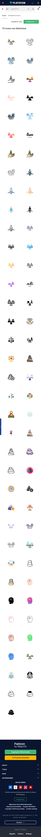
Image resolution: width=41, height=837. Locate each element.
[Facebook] (10, 787)
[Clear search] (28, 9)
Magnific (12, 834)
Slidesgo (29, 834)
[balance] (11, 303)
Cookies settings (31, 809)
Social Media (20, 782)
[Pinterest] (20, 787)
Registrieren (20, 799)
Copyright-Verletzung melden (15, 809)
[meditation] (11, 414)
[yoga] (30, 414)
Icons (4, 15)
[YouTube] (30, 787)
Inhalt (4, 765)
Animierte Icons (14, 15)
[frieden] (11, 675)
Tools (4, 769)
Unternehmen (7, 778)
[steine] (30, 359)
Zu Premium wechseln (20, 758)
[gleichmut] (11, 42)
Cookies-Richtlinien (29, 806)
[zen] (30, 563)
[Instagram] (25, 787)
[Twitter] (15, 787)
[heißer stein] (11, 712)
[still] (30, 582)
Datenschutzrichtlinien (13, 806)
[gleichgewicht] (30, 303)
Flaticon (20, 834)
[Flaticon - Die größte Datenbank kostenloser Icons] (18, 3)
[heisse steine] (11, 694)
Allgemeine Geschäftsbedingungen (20, 804)
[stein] (30, 452)
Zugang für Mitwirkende (20, 752)
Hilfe (4, 774)
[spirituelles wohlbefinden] (11, 359)
